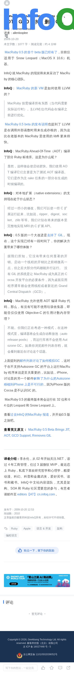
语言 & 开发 (44, 528)
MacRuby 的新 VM (30, 88)
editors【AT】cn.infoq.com (36, 494)
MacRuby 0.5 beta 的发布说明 (26, 124)
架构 (59, 528)
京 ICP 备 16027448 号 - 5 (37, 646)
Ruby (14, 528)
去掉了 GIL (55, 235)
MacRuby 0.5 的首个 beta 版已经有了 (30, 52)
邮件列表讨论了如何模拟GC (40, 360)
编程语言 (11, 535)
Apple (27, 528)
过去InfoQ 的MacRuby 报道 (29, 414)
